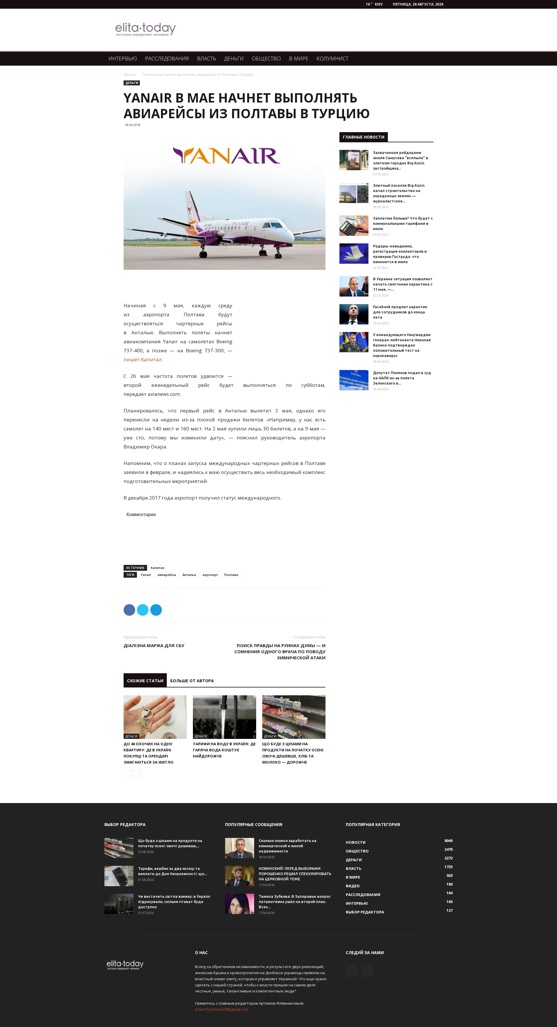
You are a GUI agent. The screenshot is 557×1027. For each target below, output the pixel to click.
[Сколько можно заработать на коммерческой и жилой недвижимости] (239, 848)
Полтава (231, 574)
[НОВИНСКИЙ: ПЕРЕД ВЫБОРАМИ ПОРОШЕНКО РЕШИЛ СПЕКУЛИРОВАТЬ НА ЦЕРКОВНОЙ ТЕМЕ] (239, 876)
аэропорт (210, 574)
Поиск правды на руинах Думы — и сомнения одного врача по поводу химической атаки (279, 651)
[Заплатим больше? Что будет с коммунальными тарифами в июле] (353, 226)
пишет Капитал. (144, 359)
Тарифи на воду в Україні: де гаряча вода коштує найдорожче (224, 750)
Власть (206, 58)
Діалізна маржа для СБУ (154, 645)
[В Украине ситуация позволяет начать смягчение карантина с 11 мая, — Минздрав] (353, 286)
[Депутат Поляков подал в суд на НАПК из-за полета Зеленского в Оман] (353, 380)
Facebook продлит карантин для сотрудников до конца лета (400, 312)
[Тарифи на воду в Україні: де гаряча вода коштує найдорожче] (224, 717)
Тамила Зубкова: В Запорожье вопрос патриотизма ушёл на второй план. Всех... (295, 901)
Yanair (146, 574)
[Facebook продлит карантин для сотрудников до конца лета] (353, 314)
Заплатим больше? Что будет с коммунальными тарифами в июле (403, 223)
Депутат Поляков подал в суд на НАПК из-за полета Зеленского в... (402, 378)
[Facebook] (351, 971)
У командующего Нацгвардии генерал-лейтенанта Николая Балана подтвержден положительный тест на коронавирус (402, 345)
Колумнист (332, 58)
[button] (446, 59)
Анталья (189, 574)
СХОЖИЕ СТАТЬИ (145, 680)
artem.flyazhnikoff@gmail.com (221, 1009)
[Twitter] (367, 971)
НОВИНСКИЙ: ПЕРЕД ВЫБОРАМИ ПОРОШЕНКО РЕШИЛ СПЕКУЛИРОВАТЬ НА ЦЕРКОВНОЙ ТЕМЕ (295, 873)
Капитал (157, 567)
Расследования (167, 58)
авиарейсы (167, 574)
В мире (298, 58)
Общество (266, 58)
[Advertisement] (308, 30)
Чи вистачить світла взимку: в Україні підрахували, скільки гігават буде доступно (174, 901)
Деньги (234, 58)
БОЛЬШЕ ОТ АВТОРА (192, 680)
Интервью (122, 58)
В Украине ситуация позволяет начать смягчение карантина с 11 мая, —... (403, 284)
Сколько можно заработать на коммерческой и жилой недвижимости (288, 846)
